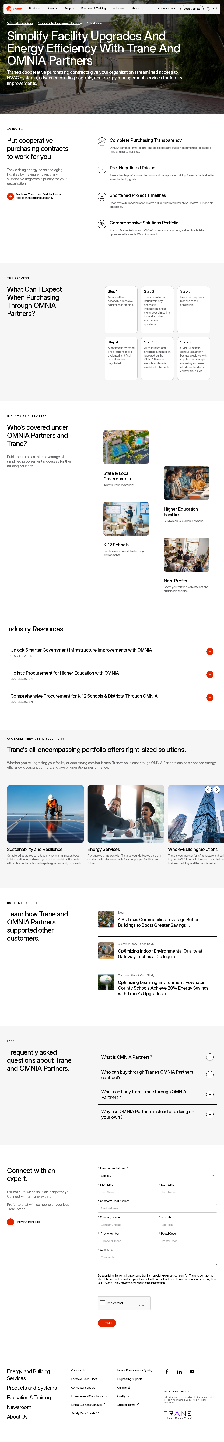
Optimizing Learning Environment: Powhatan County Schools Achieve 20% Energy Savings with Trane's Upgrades (163, 988)
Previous (208, 789)
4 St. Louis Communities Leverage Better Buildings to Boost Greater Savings (158, 922)
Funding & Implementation (20, 23)
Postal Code (167, 1233)
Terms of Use (187, 1391)
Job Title (165, 1217)
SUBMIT (107, 1323)
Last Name (166, 1184)
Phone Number (108, 1233)
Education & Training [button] (93, 8)
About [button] (135, 8)
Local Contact (192, 8)
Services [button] (52, 8)
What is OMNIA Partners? (126, 1057)
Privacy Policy (111, 1283)
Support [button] (69, 8)
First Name (105, 1184)
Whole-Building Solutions (193, 849)
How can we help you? (113, 1168)
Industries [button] (118, 8)
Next (216, 789)
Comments (105, 1249)
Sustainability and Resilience (35, 849)
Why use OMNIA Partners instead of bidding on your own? (147, 1114)
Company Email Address (113, 1201)
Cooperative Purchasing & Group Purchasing (60, 23)
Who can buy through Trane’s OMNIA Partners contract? (147, 1074)
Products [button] (34, 8)
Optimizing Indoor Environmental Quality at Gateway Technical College (160, 953)
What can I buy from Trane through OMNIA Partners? (143, 1094)
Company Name (109, 1217)
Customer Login (167, 8)
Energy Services (104, 849)
